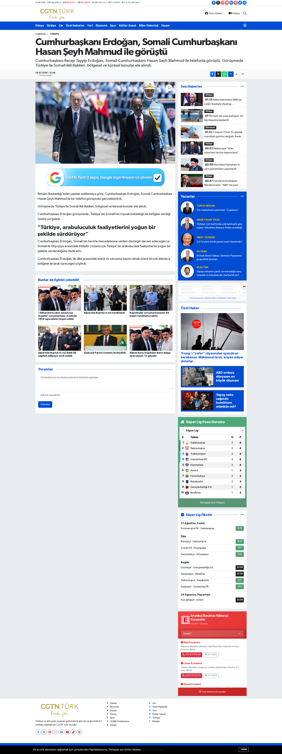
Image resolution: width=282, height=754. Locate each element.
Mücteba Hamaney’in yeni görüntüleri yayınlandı (222, 166)
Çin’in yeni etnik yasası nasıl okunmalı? (219, 241)
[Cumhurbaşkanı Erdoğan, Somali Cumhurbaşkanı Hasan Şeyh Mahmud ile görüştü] (105, 123)
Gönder (45, 404)
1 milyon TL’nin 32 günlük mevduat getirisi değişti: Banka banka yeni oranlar (223, 135)
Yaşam (165, 25)
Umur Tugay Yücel (208, 220)
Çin (61, 25)
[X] (44, 732)
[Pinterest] (50, 732)
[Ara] (245, 13)
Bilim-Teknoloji (148, 25)
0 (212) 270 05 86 (192, 655)
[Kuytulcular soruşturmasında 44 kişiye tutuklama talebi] (151, 297)
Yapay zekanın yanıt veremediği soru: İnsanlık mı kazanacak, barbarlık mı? (219, 273)
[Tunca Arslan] (187, 207)
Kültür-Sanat (127, 25)
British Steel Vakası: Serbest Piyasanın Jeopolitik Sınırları (219, 257)
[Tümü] (242, 86)
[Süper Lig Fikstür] (242, 514)
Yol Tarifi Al (212, 655)
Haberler (40, 34)
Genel (113, 703)
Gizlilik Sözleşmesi (119, 721)
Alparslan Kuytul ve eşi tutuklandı (104, 312)
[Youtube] (67, 732)
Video (236, 13)
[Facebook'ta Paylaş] (212, 74)
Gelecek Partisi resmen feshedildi (105, 352)
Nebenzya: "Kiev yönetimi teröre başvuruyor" (221, 150)
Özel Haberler (75, 25)
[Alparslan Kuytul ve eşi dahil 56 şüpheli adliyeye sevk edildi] (59, 337)
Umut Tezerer (206, 237)
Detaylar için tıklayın (212, 502)
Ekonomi (101, 25)
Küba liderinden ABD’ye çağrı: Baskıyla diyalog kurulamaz (223, 102)
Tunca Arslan (206, 206)
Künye (113, 725)
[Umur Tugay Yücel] (187, 223)
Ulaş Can (202, 267)
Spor (113, 25)
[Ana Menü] (245, 25)
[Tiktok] (73, 732)
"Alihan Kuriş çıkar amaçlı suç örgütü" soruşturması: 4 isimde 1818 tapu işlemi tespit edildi (57, 315)
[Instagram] (55, 732)
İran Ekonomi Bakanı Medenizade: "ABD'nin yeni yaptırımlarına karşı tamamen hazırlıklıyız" (221, 183)
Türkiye (51, 25)
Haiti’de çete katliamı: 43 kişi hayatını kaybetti (223, 118)
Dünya (39, 25)
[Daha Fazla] (231, 74)
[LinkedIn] (61, 732)
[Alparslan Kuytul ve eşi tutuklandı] (105, 297)
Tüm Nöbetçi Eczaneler (214, 692)
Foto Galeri (215, 13)
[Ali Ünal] (187, 255)
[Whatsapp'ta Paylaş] (224, 74)
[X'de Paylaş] (218, 74)
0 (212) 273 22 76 (192, 675)
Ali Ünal (202, 251)
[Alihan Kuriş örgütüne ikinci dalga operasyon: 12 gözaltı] (151, 337)
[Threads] (79, 732)
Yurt (90, 25)
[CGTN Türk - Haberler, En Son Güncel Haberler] (57, 13)
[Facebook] (38, 732)
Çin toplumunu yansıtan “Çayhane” (218, 210)
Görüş (113, 714)
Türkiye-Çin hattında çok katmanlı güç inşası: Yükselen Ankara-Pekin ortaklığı (220, 226)
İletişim (156, 721)
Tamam (244, 749)
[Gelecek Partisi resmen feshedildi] (105, 337)
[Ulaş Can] (187, 271)
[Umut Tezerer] (187, 239)
